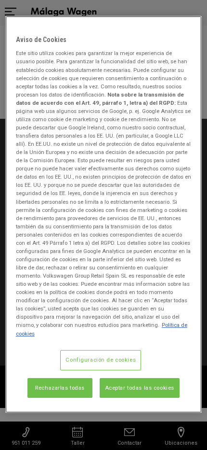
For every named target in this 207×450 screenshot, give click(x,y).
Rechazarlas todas (60, 387)
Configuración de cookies (100, 359)
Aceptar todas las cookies (139, 387)
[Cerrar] (188, 27)
